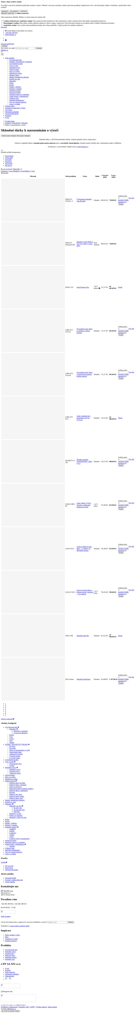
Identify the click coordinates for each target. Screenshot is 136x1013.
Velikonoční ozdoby (16, 754)
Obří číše (17, 812)
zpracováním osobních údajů (19, 926)
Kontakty (8, 116)
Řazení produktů (6, 169)
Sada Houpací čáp (83, 287)
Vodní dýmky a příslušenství (18, 96)
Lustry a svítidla (14, 104)
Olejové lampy (14, 69)
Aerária (11, 766)
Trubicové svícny (15, 773)
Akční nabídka (10, 882)
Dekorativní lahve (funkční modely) (21, 789)
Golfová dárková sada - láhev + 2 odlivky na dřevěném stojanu (84, 548)
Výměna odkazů (41, 1007)
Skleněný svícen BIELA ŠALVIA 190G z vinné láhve (85, 244)
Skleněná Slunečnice (84, 679)
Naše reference (10, 972)
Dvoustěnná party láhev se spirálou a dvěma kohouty (85, 331)
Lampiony (12, 833)
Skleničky (12, 81)
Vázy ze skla (13, 66)
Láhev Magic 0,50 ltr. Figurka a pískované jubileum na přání (84, 505)
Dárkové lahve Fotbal (16, 796)
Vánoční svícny (14, 771)
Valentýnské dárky (15, 752)
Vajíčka (11, 835)
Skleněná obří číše (83, 636)
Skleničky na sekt (15, 814)
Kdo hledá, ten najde (8, 48)
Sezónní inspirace (11, 941)
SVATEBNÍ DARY (16, 64)
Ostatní (11, 742)
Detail (120, 287)
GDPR (32, 1007)
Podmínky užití (23, 1007)
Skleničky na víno (15, 806)
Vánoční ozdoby (15, 756)
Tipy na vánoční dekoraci (17, 102)
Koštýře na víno (14, 79)
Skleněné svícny (14, 68)
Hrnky (11, 83)
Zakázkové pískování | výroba (15, 108)
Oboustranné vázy (15, 764)
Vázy (11, 737)
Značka (3, 862)
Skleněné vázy (10, 959)
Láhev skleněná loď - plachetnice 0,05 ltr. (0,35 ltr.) (84, 418)
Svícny (11, 739)
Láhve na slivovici (15, 787)
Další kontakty (6, 916)
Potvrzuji (4, 27)
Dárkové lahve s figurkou (17, 785)
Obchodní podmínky (12, 112)
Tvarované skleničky (21, 733)
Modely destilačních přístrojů (19, 77)
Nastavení (5, 11)
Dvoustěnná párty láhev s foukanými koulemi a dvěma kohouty (85, 374)
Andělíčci (12, 829)
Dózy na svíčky (14, 71)
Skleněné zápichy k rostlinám (19, 94)
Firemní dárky (10, 106)
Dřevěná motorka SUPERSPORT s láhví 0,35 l (84, 461)
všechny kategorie (7, 719)
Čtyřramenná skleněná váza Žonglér (84, 200)
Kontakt (8, 970)
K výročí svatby (14, 758)
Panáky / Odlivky (15, 87)
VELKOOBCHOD (11, 114)
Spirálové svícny (15, 769)
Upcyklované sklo (15, 60)
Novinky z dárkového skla (14, 880)
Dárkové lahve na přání (17, 783)
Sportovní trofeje (15, 93)
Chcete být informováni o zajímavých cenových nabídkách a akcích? (24, 922)
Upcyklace (8, 110)
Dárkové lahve (14, 75)
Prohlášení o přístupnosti (9, 1007)
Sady (11, 741)
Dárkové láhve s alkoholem (18, 791)
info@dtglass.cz (83, 147)
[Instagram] (6, 40)
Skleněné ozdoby (15, 91)
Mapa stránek (52, 1007)
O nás (7, 117)
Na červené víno (19, 810)
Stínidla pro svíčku (15, 73)
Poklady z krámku (15, 89)
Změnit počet (122, 196)
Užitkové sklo (14, 98)
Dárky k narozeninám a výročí (19, 750)
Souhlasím (24, 11)
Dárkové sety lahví (15, 794)
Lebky (11, 837)
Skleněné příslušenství (16, 100)
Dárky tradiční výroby (12, 935)
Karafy (11, 85)
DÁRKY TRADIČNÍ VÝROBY (20, 62)
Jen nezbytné (14, 11)
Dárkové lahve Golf (16, 798)
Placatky (12, 792)
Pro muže (12, 748)
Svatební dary (9, 954)
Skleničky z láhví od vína (17, 817)
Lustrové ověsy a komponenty (19, 839)
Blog (6, 937)
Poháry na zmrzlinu (15, 815)
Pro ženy (12, 746)
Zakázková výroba (11, 939)
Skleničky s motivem (21, 731)
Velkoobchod (9, 976)
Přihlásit (70, 922)
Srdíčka (11, 831)
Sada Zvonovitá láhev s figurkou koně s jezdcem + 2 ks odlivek (85, 592)
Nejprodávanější (10, 878)
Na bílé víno (18, 808)
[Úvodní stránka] (7, 44)
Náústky (12, 846)
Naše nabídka (9, 58)
